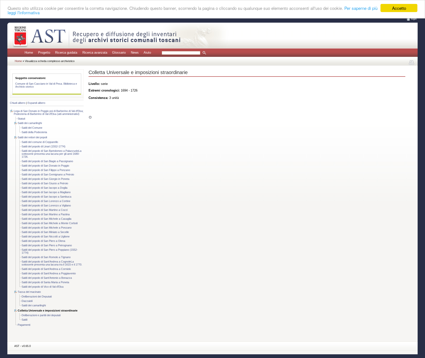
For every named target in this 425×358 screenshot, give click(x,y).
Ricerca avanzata (94, 52)
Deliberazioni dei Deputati (37, 296)
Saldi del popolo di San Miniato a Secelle (45, 232)
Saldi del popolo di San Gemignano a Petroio (48, 174)
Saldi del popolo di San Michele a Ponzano (47, 227)
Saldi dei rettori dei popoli (32, 137)
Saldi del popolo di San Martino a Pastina (46, 214)
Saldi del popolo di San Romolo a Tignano (46, 257)
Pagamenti (24, 324)
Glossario (119, 52)
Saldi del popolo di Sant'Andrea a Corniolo (46, 268)
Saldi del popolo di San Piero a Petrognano (47, 245)
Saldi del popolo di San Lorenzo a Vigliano (46, 205)
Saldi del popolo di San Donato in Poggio (45, 165)
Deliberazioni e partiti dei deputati (41, 315)
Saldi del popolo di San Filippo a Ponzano (46, 170)
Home (29, 52)
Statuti (21, 118)
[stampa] (411, 62)
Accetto (399, 8)
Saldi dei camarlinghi (30, 123)
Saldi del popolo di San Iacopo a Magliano (46, 192)
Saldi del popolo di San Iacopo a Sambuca (46, 196)
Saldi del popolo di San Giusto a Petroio (45, 183)
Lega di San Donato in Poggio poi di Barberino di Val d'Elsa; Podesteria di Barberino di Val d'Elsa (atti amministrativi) (48, 112)
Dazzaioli (27, 300)
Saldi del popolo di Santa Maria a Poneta (45, 282)
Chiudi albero (17, 102)
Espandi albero (36, 102)
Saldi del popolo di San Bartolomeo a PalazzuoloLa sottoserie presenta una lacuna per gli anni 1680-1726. (51, 153)
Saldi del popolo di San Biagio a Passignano (47, 161)
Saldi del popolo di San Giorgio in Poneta (45, 178)
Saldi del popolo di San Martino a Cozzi (45, 209)
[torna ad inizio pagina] (90, 117)
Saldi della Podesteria (34, 132)
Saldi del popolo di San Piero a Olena (43, 240)
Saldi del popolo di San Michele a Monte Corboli (49, 223)
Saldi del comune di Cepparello (40, 141)
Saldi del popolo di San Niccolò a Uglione (46, 236)
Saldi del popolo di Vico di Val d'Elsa (42, 286)
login (414, 18)
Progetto (44, 52)
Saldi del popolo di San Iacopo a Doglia (44, 187)
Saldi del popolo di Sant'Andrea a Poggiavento (49, 273)
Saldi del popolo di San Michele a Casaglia (46, 218)
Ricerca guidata (66, 52)
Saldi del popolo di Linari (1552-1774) (43, 146)
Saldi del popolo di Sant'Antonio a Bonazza (47, 277)
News (135, 52)
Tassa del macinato (29, 291)
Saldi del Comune (32, 127)
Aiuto (147, 52)
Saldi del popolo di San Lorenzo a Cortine (46, 201)
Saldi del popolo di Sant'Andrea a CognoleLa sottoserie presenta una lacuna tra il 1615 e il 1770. (52, 263)
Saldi (24, 319)
